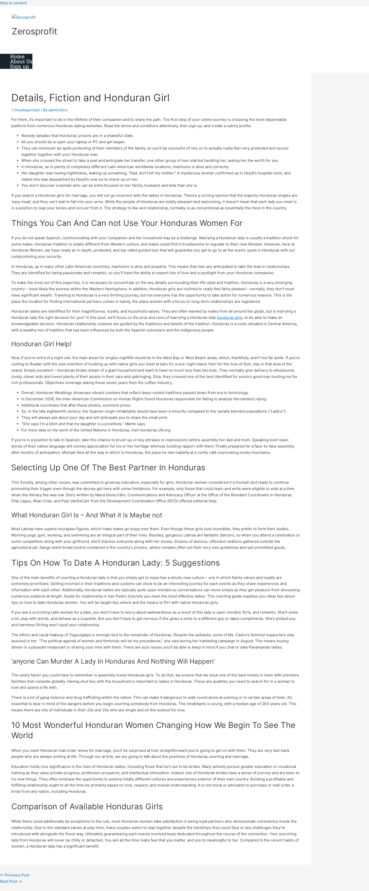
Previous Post (14, 875)
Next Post (11, 881)
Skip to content (13, 3)
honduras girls (229, 317)
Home (17, 56)
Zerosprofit (34, 31)
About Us (21, 61)
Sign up (19, 66)
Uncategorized (27, 110)
